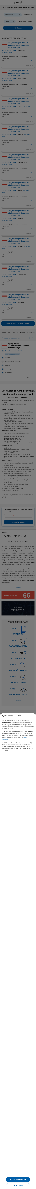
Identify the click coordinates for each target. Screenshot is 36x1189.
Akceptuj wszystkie (18, 1179)
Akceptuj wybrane (18, 1185)
